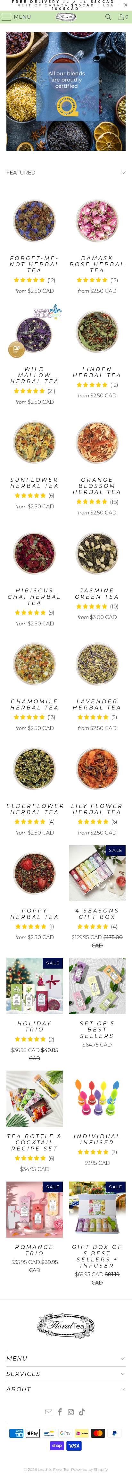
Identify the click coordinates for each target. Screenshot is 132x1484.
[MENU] (4, 17)
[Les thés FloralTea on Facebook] (60, 1413)
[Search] (108, 17)
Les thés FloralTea (54, 1469)
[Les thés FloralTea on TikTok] (82, 1413)
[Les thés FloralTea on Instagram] (71, 1413)
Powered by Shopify (89, 1469)
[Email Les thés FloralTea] (49, 1413)
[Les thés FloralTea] (66, 17)
